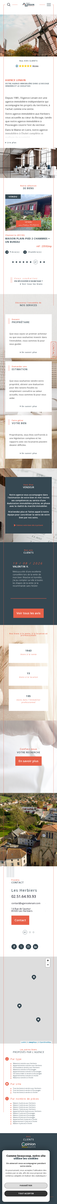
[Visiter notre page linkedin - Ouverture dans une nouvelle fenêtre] (35, 946)
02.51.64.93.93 (23, 896)
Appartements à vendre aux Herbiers (27, 1065)
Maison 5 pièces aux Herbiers (24, 1105)
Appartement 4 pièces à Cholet (25, 1119)
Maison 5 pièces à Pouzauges (24, 1113)
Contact (54, 350)
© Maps (32, 1042)
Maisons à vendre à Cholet (23, 1078)
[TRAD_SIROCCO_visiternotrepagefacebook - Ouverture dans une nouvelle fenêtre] (14, 946)
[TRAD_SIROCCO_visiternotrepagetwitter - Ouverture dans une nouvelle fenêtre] (21, 946)
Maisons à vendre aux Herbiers (25, 1063)
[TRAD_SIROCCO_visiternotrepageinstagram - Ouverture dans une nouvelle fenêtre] (28, 946)
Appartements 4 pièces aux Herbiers (27, 1111)
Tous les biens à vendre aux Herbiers (27, 1088)
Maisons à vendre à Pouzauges (24, 1069)
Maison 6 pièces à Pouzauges (24, 1115)
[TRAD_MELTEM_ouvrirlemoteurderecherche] (9, 4)
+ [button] (48, 960)
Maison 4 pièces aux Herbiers (24, 1103)
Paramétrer (26, 1185)
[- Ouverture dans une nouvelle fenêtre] (28, 1145)
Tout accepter (26, 1193)
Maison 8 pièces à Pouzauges (24, 1117)
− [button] (48, 965)
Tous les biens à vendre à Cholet (25, 1092)
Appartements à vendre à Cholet (25, 1076)
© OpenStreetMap (44, 1042)
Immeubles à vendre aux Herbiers (26, 1067)
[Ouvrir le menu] (49, 4)
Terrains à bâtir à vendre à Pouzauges (27, 1074)
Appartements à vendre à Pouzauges (27, 1072)
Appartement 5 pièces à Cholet (25, 1121)
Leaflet (23, 1042)
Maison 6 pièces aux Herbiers (24, 1107)
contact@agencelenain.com (25, 903)
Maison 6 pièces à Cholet (22, 1123)
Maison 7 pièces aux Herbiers (24, 1109)
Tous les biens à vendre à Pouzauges (26, 1090)
